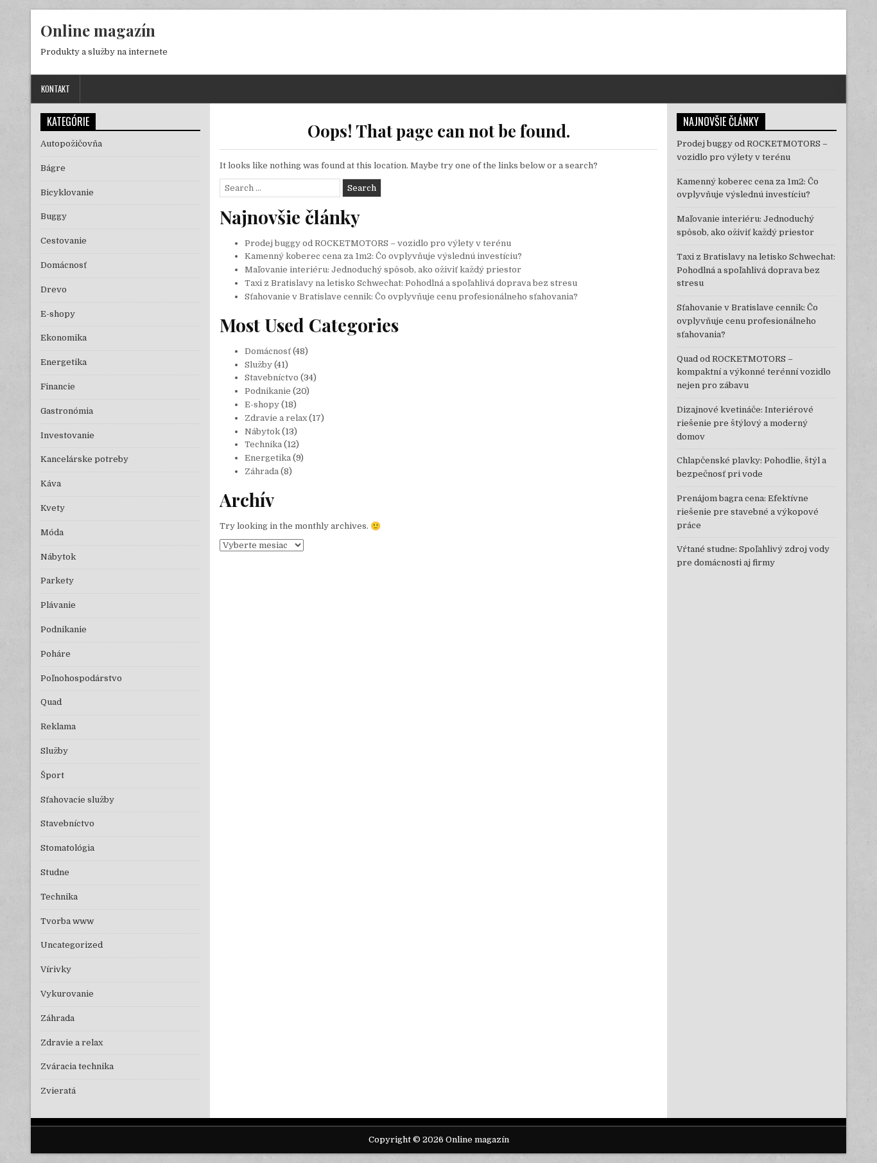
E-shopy (262, 404)
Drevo (53, 289)
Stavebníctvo (272, 377)
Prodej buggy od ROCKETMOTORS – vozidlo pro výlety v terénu (378, 243)
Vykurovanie (67, 994)
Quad (51, 702)
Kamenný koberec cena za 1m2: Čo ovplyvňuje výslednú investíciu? (383, 256)
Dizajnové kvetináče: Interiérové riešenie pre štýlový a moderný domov (745, 423)
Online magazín (97, 30)
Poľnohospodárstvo (81, 678)
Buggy (53, 216)
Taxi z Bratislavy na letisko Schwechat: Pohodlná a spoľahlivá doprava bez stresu (411, 283)
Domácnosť (268, 351)
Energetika (268, 458)
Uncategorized (71, 945)
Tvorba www (67, 921)
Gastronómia (66, 411)
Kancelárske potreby (84, 459)
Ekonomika (63, 337)
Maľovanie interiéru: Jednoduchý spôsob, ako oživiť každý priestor (383, 269)
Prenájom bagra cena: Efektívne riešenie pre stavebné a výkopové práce (748, 511)
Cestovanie (63, 240)
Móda (52, 532)
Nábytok (262, 431)
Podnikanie (268, 391)
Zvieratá (58, 1091)
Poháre (55, 654)
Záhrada (262, 471)
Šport (52, 775)
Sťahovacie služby (77, 799)
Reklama (58, 726)
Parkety (57, 580)
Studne (54, 872)
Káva (50, 483)
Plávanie (58, 605)
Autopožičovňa (71, 143)
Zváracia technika (77, 1066)
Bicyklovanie (67, 192)
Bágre (52, 168)
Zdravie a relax (276, 418)
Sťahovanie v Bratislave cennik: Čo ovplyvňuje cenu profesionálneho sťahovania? (411, 296)
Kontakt (55, 88)
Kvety (52, 508)
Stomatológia (67, 848)
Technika (263, 444)
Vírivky (55, 969)
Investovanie (67, 435)
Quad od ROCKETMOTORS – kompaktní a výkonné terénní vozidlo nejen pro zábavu (754, 372)
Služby (258, 364)
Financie (57, 386)
